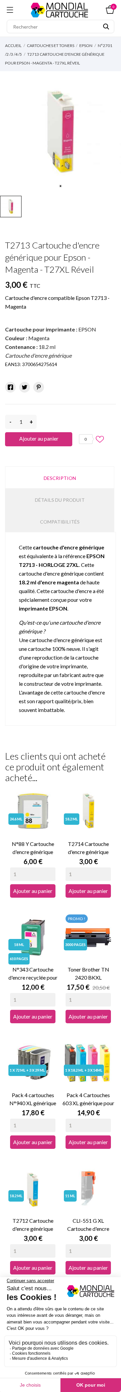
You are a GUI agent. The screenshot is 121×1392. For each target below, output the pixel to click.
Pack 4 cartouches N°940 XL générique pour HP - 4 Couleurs (33, 1099)
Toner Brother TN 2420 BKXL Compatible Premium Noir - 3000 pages (88, 974)
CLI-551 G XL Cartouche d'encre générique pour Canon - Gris (88, 1225)
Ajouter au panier (38, 438)
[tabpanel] (60, 131)
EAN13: (13, 364)
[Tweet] (24, 387)
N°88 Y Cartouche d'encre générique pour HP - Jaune (33, 848)
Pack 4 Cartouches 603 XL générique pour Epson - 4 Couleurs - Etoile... (88, 1099)
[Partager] (10, 387)
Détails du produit (60, 500)
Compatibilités (60, 522)
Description (60, 478)
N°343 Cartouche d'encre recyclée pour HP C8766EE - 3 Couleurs (32, 974)
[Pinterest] (38, 387)
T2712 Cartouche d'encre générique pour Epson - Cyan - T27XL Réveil (32, 1225)
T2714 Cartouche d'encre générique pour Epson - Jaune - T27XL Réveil (88, 848)
